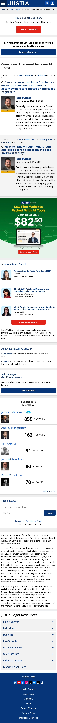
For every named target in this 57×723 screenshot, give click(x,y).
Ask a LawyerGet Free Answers (11, 376)
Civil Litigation (26, 75)
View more (49, 491)
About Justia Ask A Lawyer (16, 348)
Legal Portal (28, 694)
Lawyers (5, 361)
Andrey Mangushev (13, 428)
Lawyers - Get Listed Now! (28, 521)
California (41, 75)
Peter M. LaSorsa (11, 475)
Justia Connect (28, 689)
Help (28, 703)
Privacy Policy (28, 713)
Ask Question (28, 390)
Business (8, 634)
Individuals (9, 628)
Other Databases (12, 660)
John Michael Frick (12, 459)
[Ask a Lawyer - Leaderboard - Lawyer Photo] (5, 419)
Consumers (6, 353)
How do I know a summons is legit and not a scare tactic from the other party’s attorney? (27, 150)
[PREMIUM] (8, 102)
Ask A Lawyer (14, 9)
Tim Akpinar (9, 443)
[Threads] (30, 682)
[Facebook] (22, 682)
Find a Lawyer (9, 500)
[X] (38, 682)
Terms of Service (28, 708)
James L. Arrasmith (13, 412)
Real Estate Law (26, 139)
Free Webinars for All (13, 264)
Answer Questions (28, 52)
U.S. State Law (11, 653)
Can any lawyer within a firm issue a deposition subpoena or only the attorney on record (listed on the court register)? (28, 87)
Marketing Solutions (14, 666)
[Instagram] (26, 682)
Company (28, 699)
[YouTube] (19, 682)
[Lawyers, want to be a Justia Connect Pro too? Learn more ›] (28, 412)
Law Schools (10, 641)
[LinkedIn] (15, 682)
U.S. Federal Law (12, 647)
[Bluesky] (34, 682)
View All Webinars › (28, 322)
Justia (3, 9)
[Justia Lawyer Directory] (42, 682)
